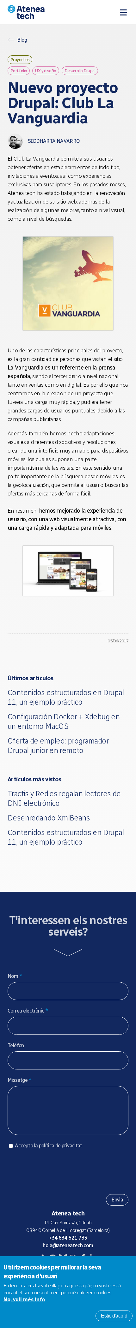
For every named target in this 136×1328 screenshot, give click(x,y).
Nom (15, 976)
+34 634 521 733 (68, 1238)
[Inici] (42, 12)
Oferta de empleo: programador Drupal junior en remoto (58, 745)
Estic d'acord (114, 1315)
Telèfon (16, 1045)
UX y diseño (45, 70)
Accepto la (48, 1146)
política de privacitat (60, 1146)
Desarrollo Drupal (80, 70)
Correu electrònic (28, 1011)
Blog (22, 40)
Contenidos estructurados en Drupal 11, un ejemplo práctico (66, 697)
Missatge (20, 1080)
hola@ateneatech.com (68, 1245)
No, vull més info (24, 1300)
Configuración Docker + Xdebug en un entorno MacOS (64, 721)
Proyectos (19, 59)
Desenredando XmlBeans (49, 817)
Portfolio (18, 70)
